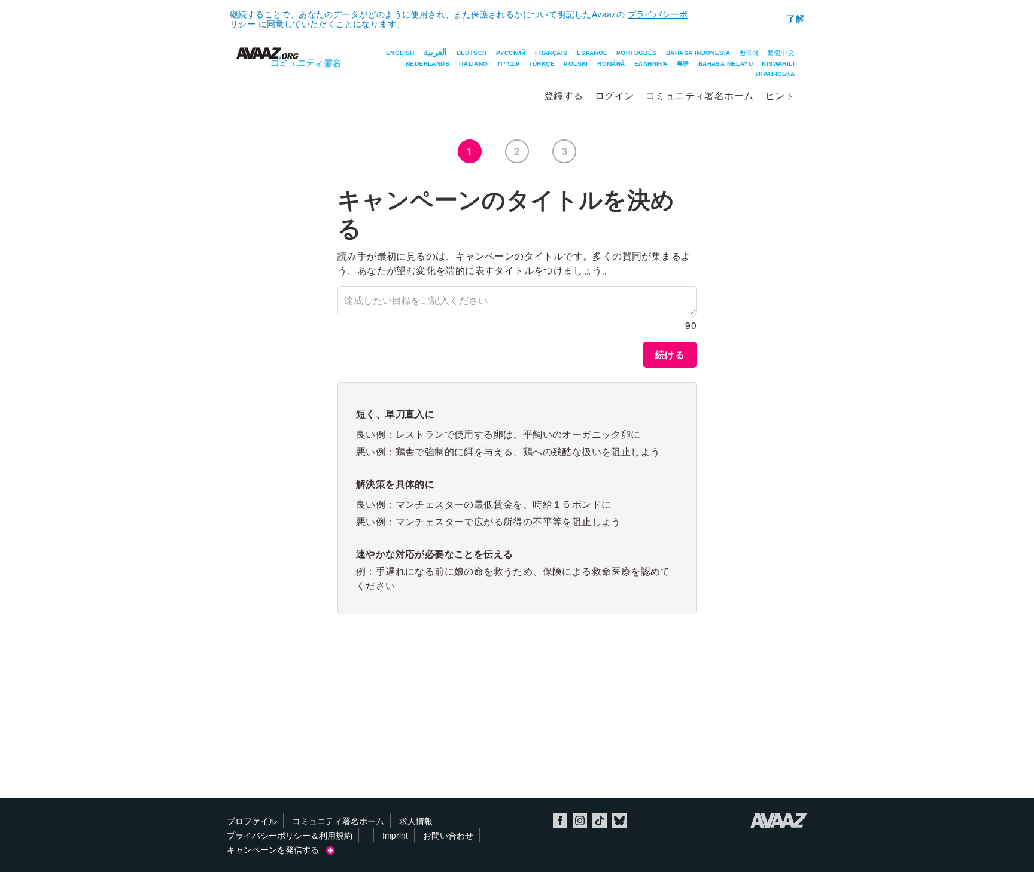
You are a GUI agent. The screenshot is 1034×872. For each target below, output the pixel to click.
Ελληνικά (650, 63)
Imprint (395, 835)
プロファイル (252, 821)
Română (611, 63)
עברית (508, 63)
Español (592, 53)
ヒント (780, 95)
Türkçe (542, 63)
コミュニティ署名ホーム (699, 95)
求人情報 (416, 821)
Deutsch (472, 53)
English (400, 53)
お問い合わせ (448, 835)
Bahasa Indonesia (698, 53)
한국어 (749, 53)
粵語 (683, 63)
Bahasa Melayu (725, 63)
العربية (435, 52)
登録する (563, 95)
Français (551, 53)
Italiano (473, 63)
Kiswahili (778, 63)
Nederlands (427, 63)
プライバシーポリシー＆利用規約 (289, 835)
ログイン (614, 95)
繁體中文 (781, 52)
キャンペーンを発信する (276, 849)
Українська (775, 74)
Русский (511, 53)
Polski (576, 63)
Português (636, 53)
